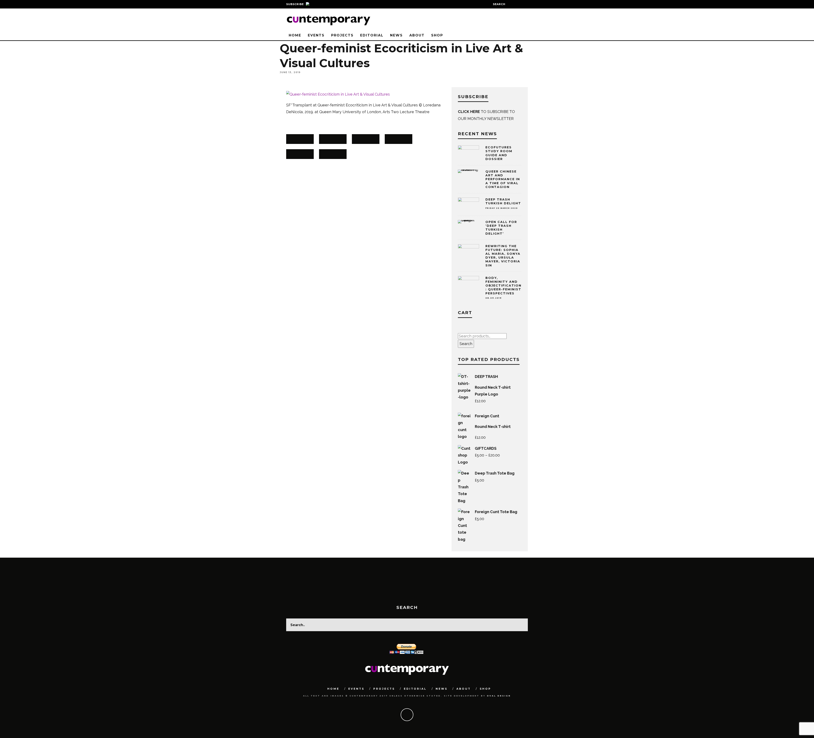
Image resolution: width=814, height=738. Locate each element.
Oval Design (499, 696)
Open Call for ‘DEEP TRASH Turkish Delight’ (501, 227)
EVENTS (316, 35)
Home (295, 35)
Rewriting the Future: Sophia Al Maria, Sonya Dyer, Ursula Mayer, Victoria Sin (502, 255)
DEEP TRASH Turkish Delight (503, 201)
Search (466, 343)
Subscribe (295, 4)
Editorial (371, 35)
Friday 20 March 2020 (501, 208)
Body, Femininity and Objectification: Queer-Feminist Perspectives (503, 287)
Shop (437, 35)
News (396, 35)
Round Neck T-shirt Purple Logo (493, 390)
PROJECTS (342, 35)
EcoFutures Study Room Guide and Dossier (498, 153)
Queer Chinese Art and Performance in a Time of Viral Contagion (502, 179)
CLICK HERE (469, 111)
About (417, 35)
